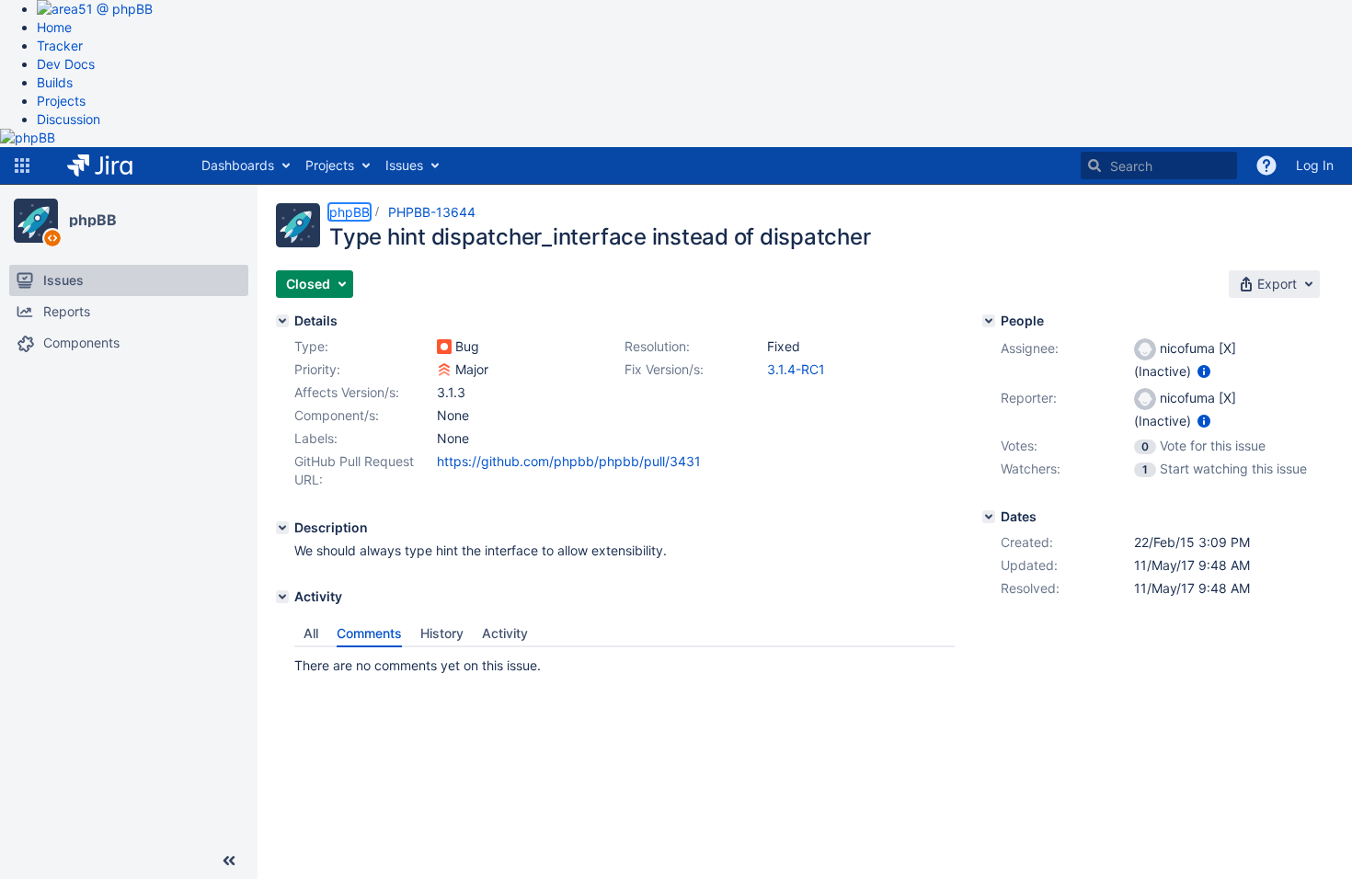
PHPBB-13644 (431, 212)
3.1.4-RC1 (796, 369)
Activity (505, 633)
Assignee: (1030, 348)
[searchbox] (1159, 165)
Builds (55, 82)
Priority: (317, 369)
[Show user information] (1204, 371)
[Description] (282, 527)
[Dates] (988, 516)
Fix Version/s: (664, 369)
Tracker (60, 45)
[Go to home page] (113, 165)
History (442, 633)
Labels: (316, 438)
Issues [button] (404, 165)
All (311, 633)
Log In (1315, 165)
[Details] (282, 320)
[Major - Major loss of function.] (444, 369)
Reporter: (1029, 397)
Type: (311, 346)
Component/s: (336, 415)
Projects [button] (329, 165)
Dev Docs (66, 64)
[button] (22, 165)
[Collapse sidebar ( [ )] (229, 860)
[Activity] (282, 596)
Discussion (68, 119)
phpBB (93, 219)
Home (54, 27)
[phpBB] (36, 221)
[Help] (1266, 165)
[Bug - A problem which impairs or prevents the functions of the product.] (444, 346)
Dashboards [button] (237, 165)
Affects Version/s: (346, 392)
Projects (61, 100)
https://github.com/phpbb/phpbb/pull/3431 (569, 461)
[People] (988, 320)
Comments (369, 633)
